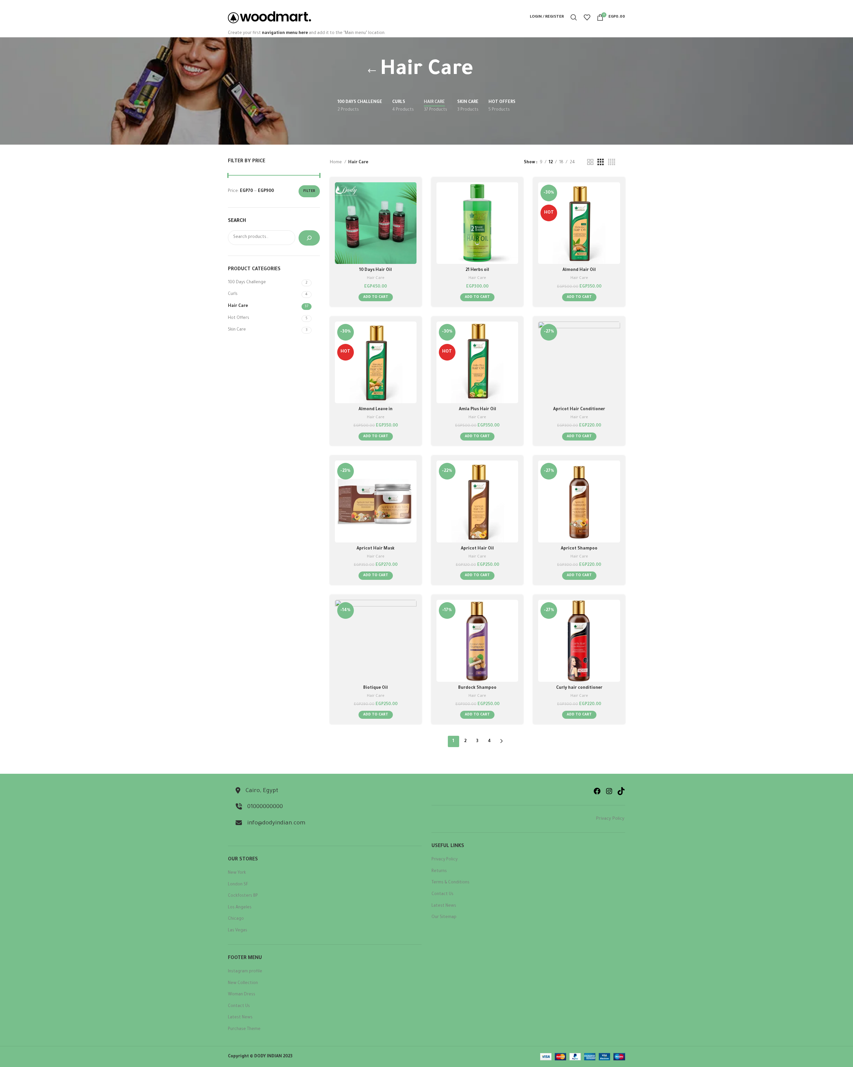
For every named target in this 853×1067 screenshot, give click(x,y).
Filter (309, 191)
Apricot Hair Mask (376, 548)
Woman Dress (241, 994)
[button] (376, 297)
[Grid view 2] (590, 162)
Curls (233, 294)
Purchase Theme (244, 1029)
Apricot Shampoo (579, 548)
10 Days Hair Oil (375, 270)
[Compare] (411, 193)
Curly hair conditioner (579, 688)
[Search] (573, 17)
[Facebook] (597, 791)
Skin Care (237, 330)
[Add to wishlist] (411, 223)
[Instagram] (609, 791)
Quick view (411, 208)
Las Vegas (237, 930)
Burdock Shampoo (477, 688)
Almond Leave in (376, 409)
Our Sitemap (443, 917)
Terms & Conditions (450, 882)
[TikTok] (621, 791)
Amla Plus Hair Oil (477, 409)
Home (336, 162)
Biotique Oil (375, 688)
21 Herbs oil (477, 270)
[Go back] (372, 71)
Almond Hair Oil (579, 270)
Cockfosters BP (243, 896)
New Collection (243, 983)
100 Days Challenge (247, 282)
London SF (238, 884)
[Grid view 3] (600, 162)
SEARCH (237, 221)
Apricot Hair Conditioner (579, 409)
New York (237, 873)
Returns (439, 871)
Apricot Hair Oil (477, 548)
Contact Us (239, 1006)
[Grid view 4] (611, 162)
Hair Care (238, 306)
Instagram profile (245, 971)
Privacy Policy (610, 818)
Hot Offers (238, 318)
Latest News (240, 1017)
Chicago (236, 919)
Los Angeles (240, 907)
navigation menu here (285, 33)
